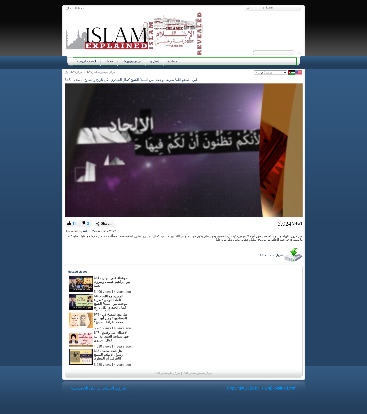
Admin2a (89, 231)
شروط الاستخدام (112, 388)
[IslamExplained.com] (134, 33)
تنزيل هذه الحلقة (272, 255)
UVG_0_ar (76, 72)
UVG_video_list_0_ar (167, 373)
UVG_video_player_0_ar (101, 72)
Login (269, 7)
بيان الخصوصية (83, 388)
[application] (184, 150)
